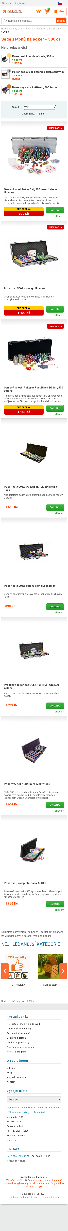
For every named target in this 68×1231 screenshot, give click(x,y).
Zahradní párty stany (39, 1180)
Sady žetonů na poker (46, 28)
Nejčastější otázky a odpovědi (24, 1024)
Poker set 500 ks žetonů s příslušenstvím (29, 585)
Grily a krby (57, 1183)
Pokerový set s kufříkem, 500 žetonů (27, 784)
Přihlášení (6, 3)
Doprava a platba (16, 1038)
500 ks (5, 31)
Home (4, 28)
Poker (28, 28)
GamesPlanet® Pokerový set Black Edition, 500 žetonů (33, 389)
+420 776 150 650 (16, 1156)
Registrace (20, 3)
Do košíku (55, 210)
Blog (9, 1072)
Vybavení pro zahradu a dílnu (33, 1183)
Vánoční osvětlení (16, 1180)
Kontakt (11, 1082)
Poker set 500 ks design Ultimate (25, 288)
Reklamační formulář (18, 1033)
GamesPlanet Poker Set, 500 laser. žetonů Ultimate (30, 191)
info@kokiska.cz (16, 1161)
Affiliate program (16, 1051)
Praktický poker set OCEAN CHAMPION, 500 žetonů (31, 686)
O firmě (11, 1068)
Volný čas (16, 28)
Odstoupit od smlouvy (19, 1028)
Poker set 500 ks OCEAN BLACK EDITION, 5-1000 (31, 488)
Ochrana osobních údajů (20, 1047)
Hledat (61, 20)
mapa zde (11, 1140)
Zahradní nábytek (34, 1186)
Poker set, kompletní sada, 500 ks (25, 883)
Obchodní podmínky (18, 1042)
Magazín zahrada (16, 1077)
